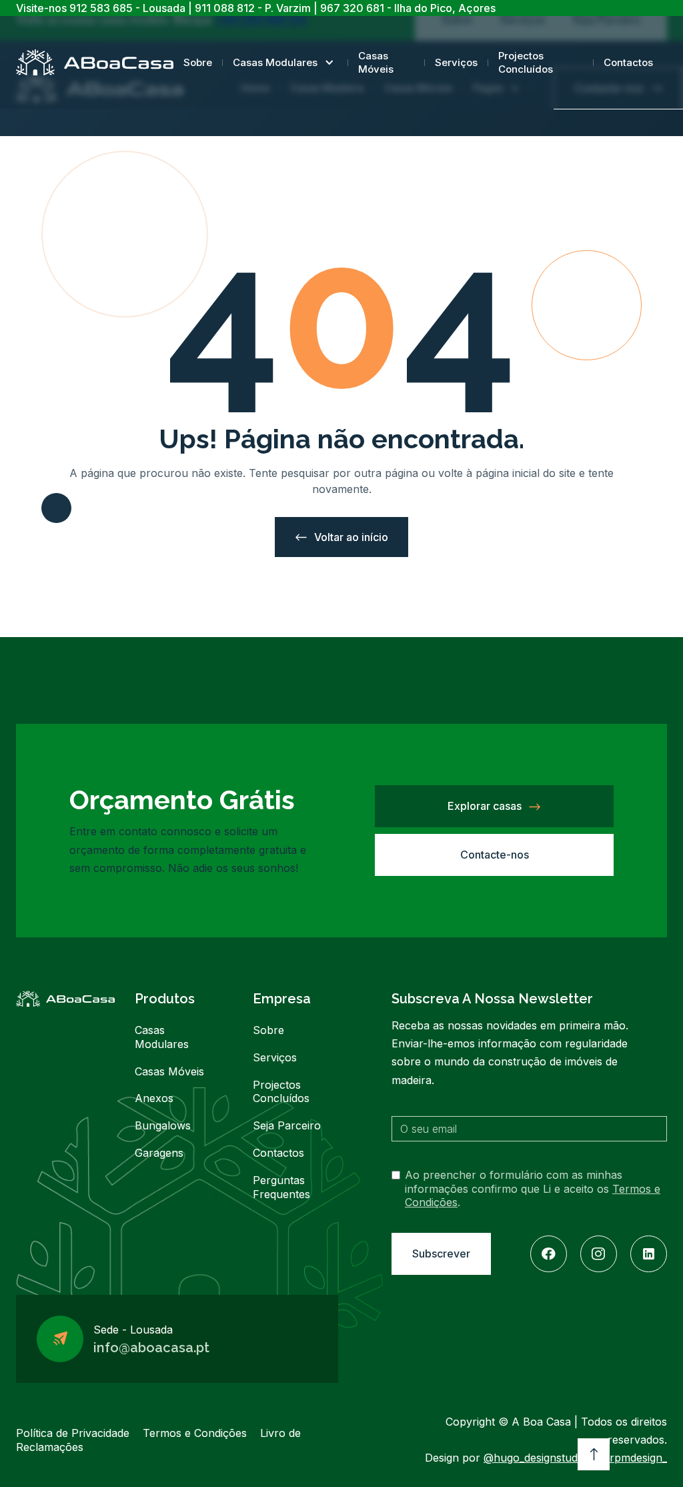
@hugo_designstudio (535, 1457)
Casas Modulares (275, 62)
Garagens (159, 1152)
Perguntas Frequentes (281, 1187)
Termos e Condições (195, 1433)
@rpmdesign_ (633, 1457)
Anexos (154, 1098)
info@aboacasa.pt (151, 1348)
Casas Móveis (376, 62)
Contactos (628, 62)
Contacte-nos (494, 854)
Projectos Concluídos (525, 62)
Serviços (456, 62)
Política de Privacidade (72, 1433)
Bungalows (163, 1125)
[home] (94, 62)
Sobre (197, 62)
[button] (285, 62)
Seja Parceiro (287, 1125)
